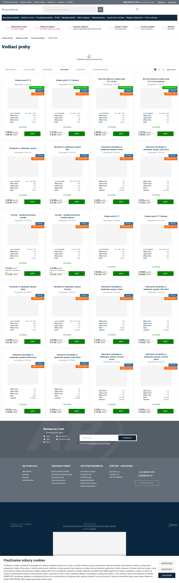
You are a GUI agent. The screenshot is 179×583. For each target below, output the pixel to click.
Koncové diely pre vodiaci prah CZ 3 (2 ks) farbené (156, 80)
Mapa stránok (110, 526)
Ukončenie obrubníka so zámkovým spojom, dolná (111, 288)
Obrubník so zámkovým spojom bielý (22, 288)
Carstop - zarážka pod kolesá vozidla (23, 216)
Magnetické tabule (87, 480)
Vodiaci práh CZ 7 (111, 216)
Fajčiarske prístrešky (87, 486)
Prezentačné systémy (44, 18)
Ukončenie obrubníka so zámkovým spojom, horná (112, 148)
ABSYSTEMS (26, 471)
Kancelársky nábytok (11, 18)
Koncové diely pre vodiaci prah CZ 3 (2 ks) (112, 80)
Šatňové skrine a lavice (88, 483)
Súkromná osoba (64, 439)
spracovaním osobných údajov (99, 443)
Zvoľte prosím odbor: (55, 433)
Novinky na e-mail (54, 429)
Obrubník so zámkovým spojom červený (67, 288)
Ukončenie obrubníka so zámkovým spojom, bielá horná (23, 356)
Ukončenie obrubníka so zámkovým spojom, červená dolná (156, 356)
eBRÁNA (93, 529)
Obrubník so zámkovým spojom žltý (67, 148)
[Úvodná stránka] (10, 9)
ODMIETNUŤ (166, 569)
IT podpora (61, 2)
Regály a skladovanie (134, 18)
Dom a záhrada (151, 18)
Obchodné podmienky (10, 2)
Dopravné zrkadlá (57, 477)
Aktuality (25, 477)
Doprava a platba (25, 2)
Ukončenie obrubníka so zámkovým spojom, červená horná (112, 356)
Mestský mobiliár (69, 18)
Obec (48, 439)
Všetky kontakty (147, 483)
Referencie (51, 2)
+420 (146, 472)
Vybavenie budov (98, 18)
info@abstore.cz (146, 475)
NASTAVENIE (166, 563)
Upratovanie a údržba (115, 18)
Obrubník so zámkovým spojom (22, 148)
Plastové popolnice (58, 480)
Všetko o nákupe (39, 2)
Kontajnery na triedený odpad (61, 474)
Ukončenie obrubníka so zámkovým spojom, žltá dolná (156, 288)
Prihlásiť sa (127, 438)
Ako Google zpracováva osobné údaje (36, 579)
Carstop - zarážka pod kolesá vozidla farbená (67, 216)
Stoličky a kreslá (27, 18)
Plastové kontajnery (58, 483)
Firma (48, 442)
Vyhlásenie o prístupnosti (72, 526)
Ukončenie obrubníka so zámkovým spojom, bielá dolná (67, 356)
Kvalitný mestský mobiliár (60, 471)
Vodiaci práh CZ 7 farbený (156, 216)
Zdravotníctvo (63, 436)
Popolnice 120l (85, 474)
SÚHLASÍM (167, 575)
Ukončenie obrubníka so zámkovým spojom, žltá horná (156, 148)
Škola (48, 436)
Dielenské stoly (85, 477)
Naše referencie (27, 480)
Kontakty (70, 2)
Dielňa (57, 18)
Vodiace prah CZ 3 (23, 80)
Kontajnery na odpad (87, 471)
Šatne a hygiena (84, 18)
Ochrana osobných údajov (94, 526)
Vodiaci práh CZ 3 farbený (67, 80)
